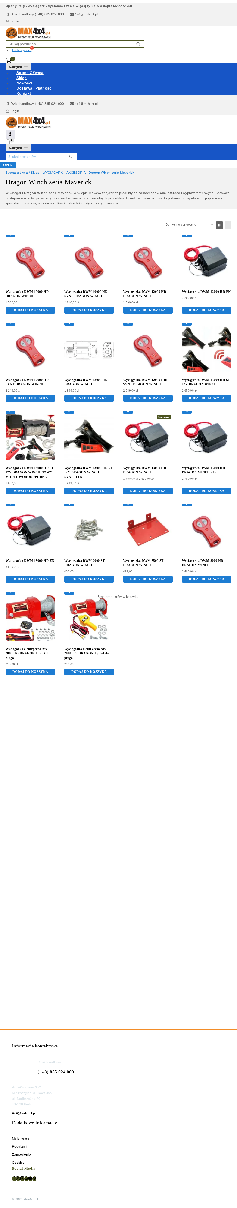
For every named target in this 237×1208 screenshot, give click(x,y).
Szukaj (139, 44)
